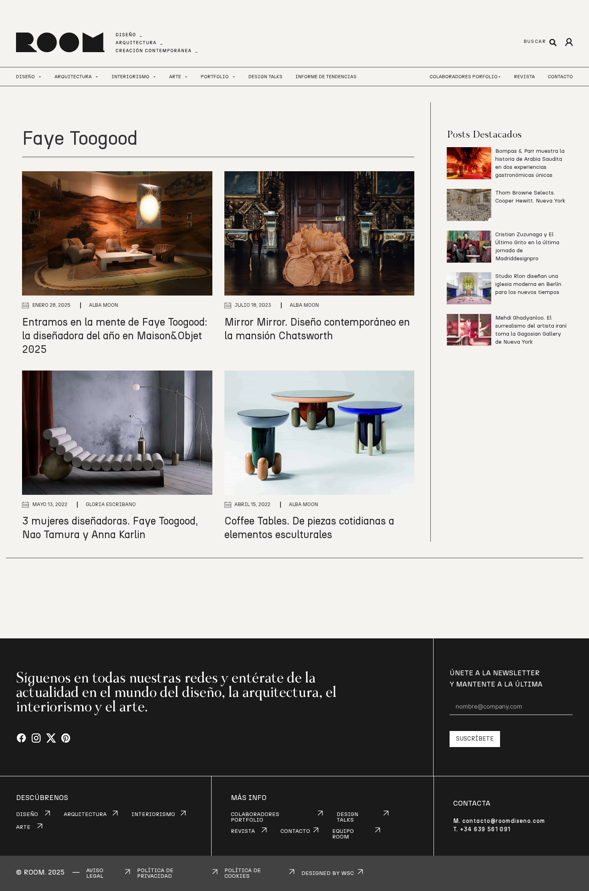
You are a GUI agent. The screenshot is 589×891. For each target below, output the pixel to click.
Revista (524, 76)
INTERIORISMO (153, 814)
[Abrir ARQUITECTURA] (97, 77)
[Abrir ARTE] (186, 77)
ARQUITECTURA (85, 814)
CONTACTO (295, 831)
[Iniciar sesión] (569, 42)
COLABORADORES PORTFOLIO (255, 817)
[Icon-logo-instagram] (36, 738)
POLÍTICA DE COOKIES (242, 873)
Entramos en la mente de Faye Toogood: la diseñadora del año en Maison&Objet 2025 (114, 336)
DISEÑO (27, 814)
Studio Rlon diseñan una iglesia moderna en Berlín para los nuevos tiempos (528, 284)
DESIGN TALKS (347, 817)
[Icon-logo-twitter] (51, 738)
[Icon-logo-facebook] (21, 738)
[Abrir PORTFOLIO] (234, 77)
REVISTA (243, 831)
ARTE (23, 827)
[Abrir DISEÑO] (40, 77)
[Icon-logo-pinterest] (66, 738)
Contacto (560, 76)
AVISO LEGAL (94, 873)
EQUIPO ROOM (343, 834)
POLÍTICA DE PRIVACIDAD (155, 873)
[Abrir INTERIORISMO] (154, 77)
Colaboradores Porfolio (464, 76)
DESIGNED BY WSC (327, 873)
